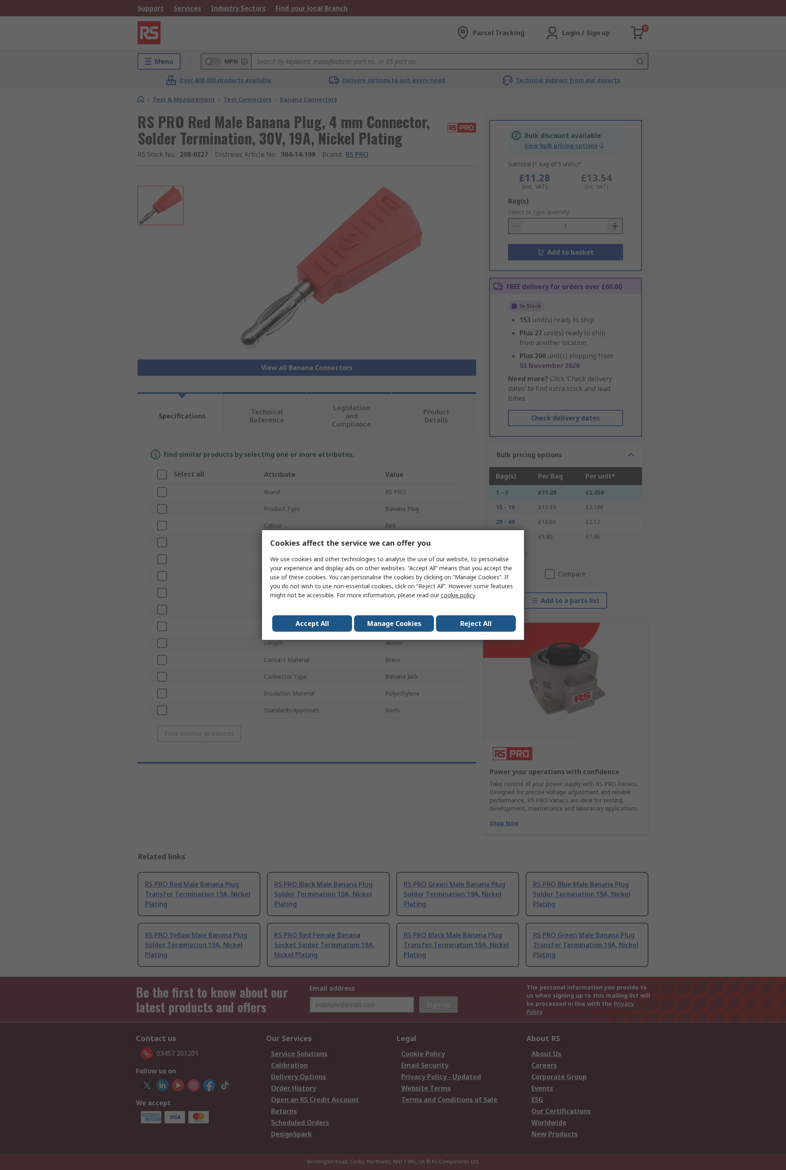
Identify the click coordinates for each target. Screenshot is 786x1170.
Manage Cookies (394, 623)
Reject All (476, 623)
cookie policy (458, 595)
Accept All (312, 623)
